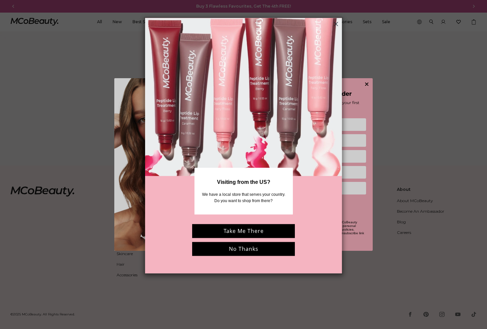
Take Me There (244, 231)
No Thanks (243, 248)
